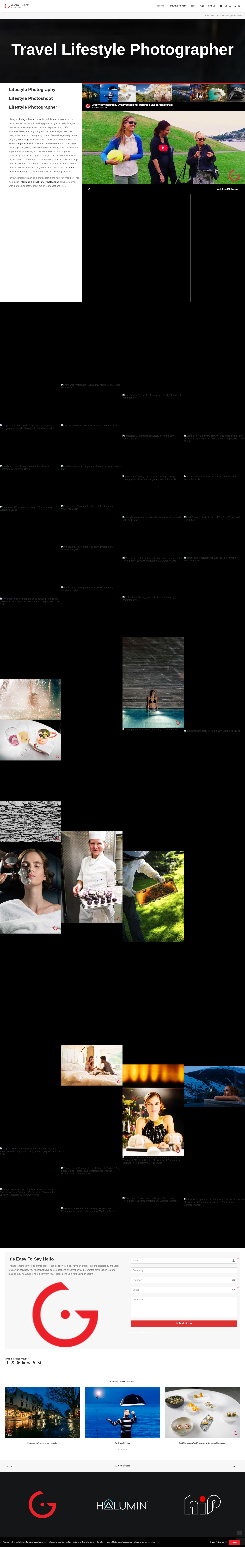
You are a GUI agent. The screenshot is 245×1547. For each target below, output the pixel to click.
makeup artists (20, 167)
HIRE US (211, 6)
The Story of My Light (122, 1466)
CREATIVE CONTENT (178, 6)
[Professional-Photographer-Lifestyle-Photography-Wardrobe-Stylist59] (30, 1109)
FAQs (202, 6)
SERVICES (161, 6)
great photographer (25, 163)
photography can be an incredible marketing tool (42, 142)
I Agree (234, 1542)
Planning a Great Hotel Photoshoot (40, 205)
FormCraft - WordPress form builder (143, 1356)
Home (207, 16)
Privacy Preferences (217, 1542)
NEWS (193, 6)
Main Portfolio (122, 1489)
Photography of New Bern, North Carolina (42, 1466)
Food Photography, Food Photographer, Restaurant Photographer (202, 1466)
